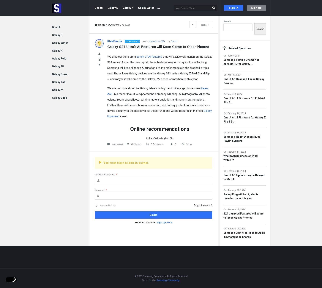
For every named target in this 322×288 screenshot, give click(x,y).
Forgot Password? (203, 205)
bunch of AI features (149, 56)
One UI (99, 7)
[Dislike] (99, 64)
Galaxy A (128, 7)
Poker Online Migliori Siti (159, 138)
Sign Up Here (164, 222)
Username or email (106, 174)
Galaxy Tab (58, 82)
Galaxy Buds (59, 97)
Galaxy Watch (146, 7)
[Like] (99, 53)
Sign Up (256, 7)
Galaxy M (57, 89)
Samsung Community (168, 280)
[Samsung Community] (70, 8)
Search (227, 21)
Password (101, 190)
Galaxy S (113, 7)
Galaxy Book (59, 74)
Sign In (233, 7)
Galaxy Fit (58, 66)
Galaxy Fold (59, 58)
